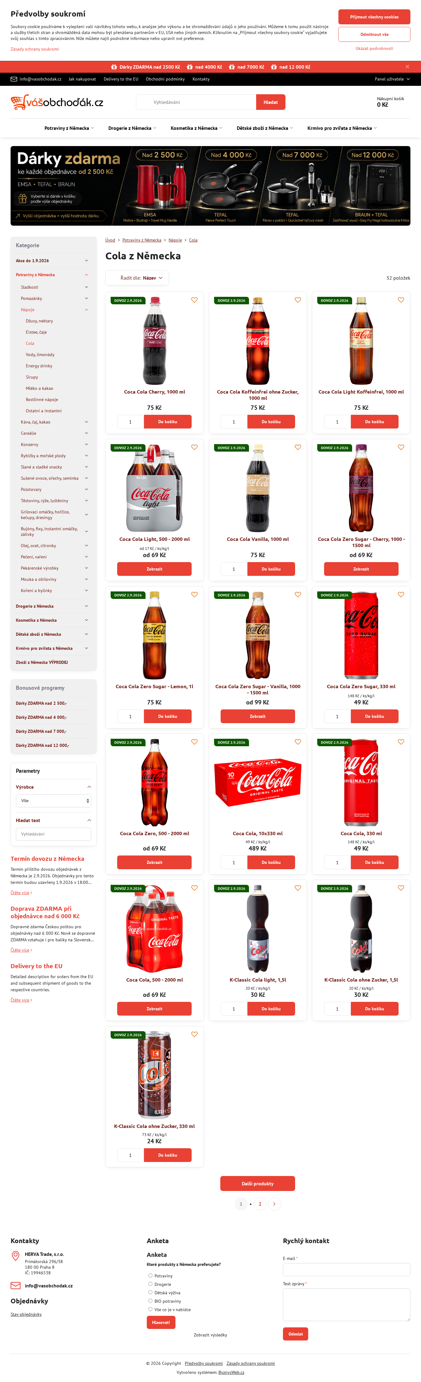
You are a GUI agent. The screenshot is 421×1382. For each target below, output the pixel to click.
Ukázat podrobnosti (374, 48)
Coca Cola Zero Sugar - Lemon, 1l (154, 686)
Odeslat (296, 1334)
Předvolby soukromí (204, 1363)
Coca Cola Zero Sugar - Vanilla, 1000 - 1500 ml (257, 689)
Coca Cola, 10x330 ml (258, 833)
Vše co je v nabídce (172, 1309)
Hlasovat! (161, 1322)
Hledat (271, 102)
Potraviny (163, 1276)
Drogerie (162, 1284)
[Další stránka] (274, 1203)
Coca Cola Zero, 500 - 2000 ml (154, 833)
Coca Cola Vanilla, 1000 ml (258, 539)
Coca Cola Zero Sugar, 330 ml (361, 686)
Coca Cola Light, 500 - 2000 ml (154, 539)
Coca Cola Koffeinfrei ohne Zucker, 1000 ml (258, 394)
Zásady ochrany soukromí (251, 1363)
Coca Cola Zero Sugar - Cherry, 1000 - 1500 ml (361, 542)
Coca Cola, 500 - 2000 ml (154, 979)
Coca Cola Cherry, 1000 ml (154, 391)
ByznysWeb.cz (231, 1372)
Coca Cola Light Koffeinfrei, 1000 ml (361, 391)
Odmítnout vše (375, 34)
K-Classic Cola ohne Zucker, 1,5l (361, 979)
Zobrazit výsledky (210, 1335)
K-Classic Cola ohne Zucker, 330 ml (154, 1126)
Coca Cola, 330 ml (361, 833)
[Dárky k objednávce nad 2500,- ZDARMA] (210, 187)
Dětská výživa (166, 1293)
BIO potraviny (167, 1301)
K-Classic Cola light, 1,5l (258, 979)
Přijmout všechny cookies (374, 17)
